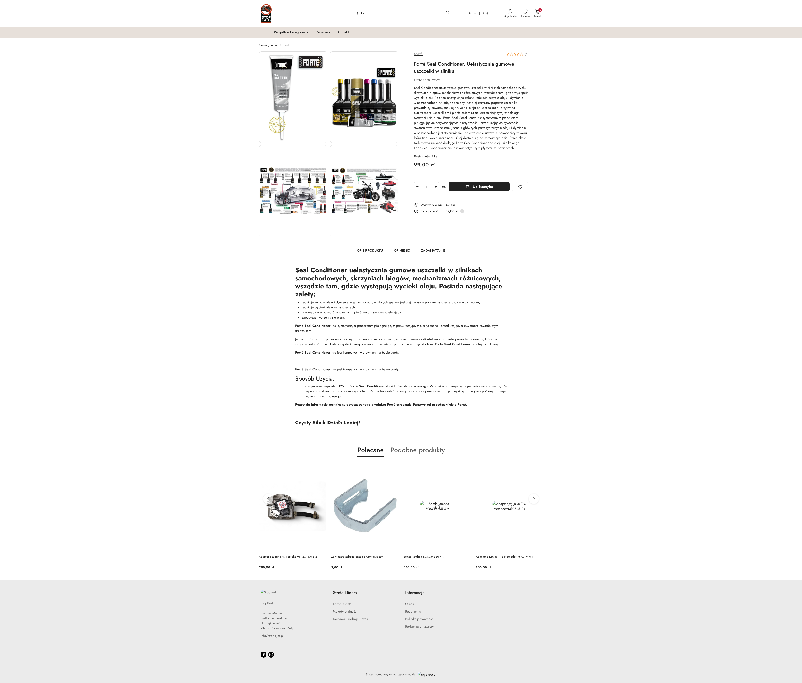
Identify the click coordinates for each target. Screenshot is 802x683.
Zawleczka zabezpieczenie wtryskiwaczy (284, 556)
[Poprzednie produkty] (268, 499)
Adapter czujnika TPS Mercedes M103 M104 (432, 556)
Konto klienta (342, 603)
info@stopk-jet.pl (272, 635)
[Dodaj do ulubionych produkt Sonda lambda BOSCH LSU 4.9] (394, 466)
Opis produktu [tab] (370, 250)
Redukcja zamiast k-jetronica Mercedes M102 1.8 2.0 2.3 (507, 558)
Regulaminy (413, 611)
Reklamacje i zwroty (419, 626)
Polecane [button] (370, 450)
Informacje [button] (415, 593)
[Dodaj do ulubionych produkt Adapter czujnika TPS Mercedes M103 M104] (466, 466)
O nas (409, 603)
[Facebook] (263, 655)
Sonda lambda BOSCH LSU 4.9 (351, 556)
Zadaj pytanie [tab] (433, 250)
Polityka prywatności (419, 619)
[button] (293, 97)
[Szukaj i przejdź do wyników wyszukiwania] (447, 13)
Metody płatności (345, 611)
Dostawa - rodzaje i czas (350, 619)
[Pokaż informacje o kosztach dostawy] (462, 211)
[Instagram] (271, 655)
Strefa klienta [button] (345, 593)
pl (470, 13)
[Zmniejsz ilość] (417, 186)
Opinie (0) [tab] (402, 250)
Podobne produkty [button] (417, 450)
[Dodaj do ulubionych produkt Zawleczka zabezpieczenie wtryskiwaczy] (321, 466)
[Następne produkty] (534, 499)
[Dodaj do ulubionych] (520, 186)
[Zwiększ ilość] (436, 186)
